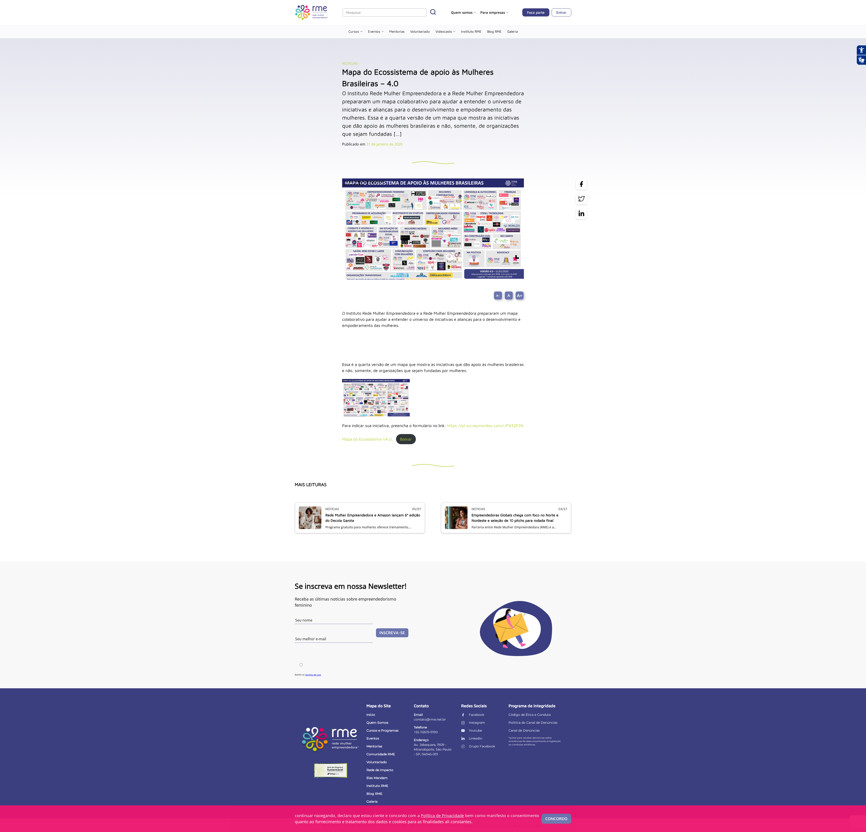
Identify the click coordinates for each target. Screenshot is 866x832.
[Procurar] (433, 12)
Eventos (374, 31)
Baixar (406, 439)
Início (370, 715)
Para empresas (492, 12)
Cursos (353, 31)
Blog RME (494, 31)
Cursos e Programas (382, 730)
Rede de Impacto (379, 770)
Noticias (350, 63)
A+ (519, 295)
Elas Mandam (377, 778)
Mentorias (397, 31)
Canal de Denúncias (524, 730)
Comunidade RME (380, 754)
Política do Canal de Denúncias (533, 723)
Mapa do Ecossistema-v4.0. (367, 439)
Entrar (561, 12)
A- (498, 295)
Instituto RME (471, 31)
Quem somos (461, 12)
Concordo (556, 818)
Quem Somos (377, 723)
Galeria (512, 31)
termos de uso (313, 674)
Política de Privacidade (442, 815)
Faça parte (536, 12)
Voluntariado (420, 31)
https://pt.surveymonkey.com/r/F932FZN (485, 425)
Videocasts (443, 31)
